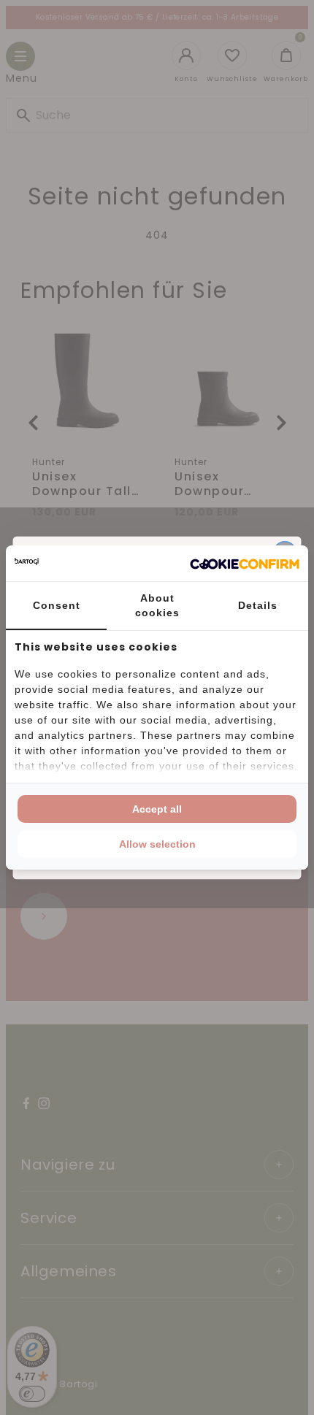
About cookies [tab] (157, 605)
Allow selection (157, 844)
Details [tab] (257, 605)
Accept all (157, 809)
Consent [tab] (56, 605)
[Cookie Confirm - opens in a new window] (244, 563)
